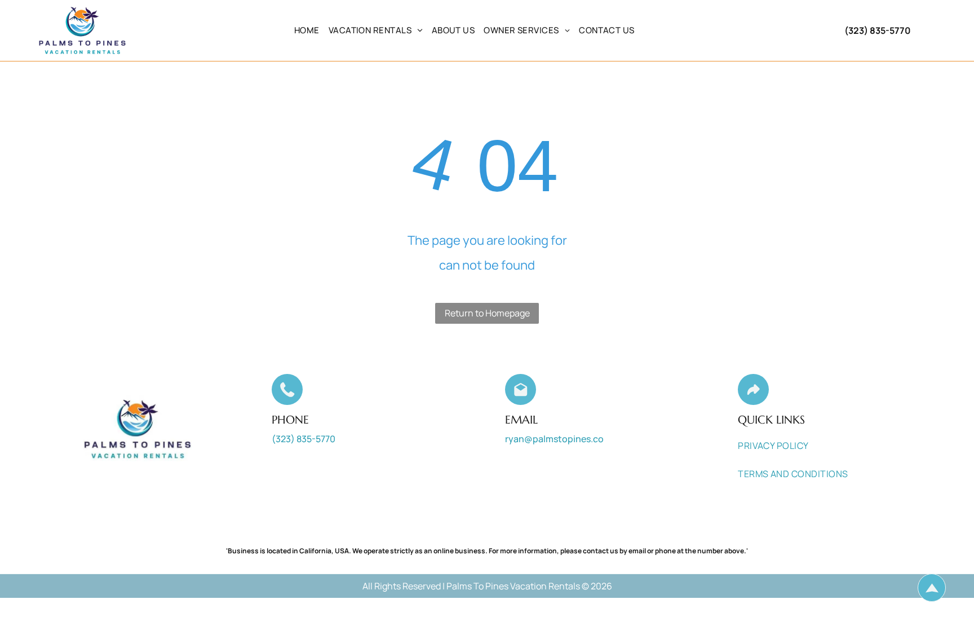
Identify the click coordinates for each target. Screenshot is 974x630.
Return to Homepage (487, 313)
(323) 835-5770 (877, 30)
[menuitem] (307, 30)
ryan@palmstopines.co (554, 439)
